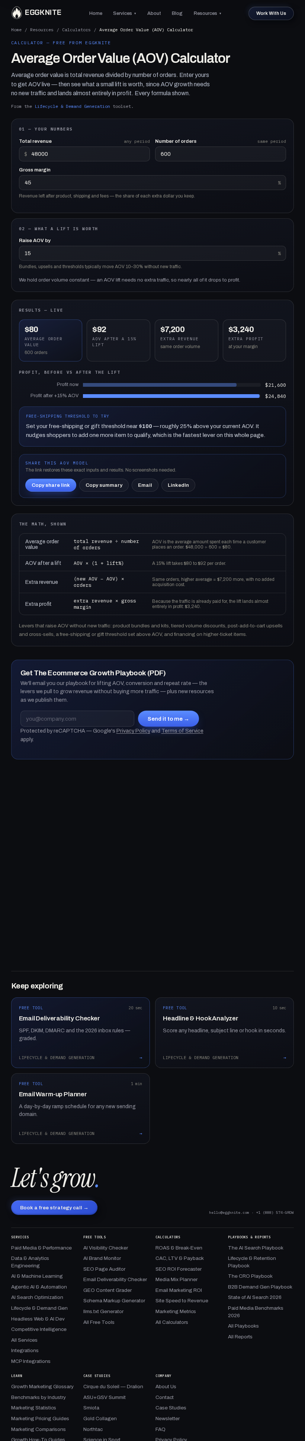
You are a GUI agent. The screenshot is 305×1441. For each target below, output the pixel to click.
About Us (165, 1386)
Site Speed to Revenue (181, 1300)
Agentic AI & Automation (39, 1287)
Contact (164, 1397)
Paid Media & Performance (41, 1248)
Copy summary (104, 485)
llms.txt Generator (103, 1311)
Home (95, 13)
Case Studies (170, 1408)
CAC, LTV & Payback (179, 1258)
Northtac (93, 1429)
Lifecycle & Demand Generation (72, 106)
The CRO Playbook (250, 1276)
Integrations (25, 1350)
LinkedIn (178, 485)
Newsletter (167, 1418)
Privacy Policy (133, 731)
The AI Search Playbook (255, 1248)
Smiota (91, 1408)
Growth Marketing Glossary (42, 1386)
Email (145, 485)
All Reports (240, 1336)
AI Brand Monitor (102, 1258)
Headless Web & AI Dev (38, 1319)
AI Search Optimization (37, 1297)
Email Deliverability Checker (115, 1279)
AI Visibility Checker (105, 1248)
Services (124, 13)
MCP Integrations (31, 1361)
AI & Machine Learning (37, 1276)
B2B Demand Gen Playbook (260, 1287)
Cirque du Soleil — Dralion (113, 1386)
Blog (177, 13)
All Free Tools (99, 1322)
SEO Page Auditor (104, 1269)
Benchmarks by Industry (38, 1397)
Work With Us (271, 13)
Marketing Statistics (33, 1408)
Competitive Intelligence (39, 1329)
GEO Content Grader (107, 1290)
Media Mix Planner (176, 1279)
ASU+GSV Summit (104, 1397)
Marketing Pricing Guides (40, 1418)
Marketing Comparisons (38, 1429)
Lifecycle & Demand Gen (39, 1308)
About (154, 13)
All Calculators (171, 1322)
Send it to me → (168, 719)
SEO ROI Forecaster (178, 1269)
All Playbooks (243, 1326)
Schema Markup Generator (114, 1300)
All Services (24, 1340)
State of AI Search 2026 (255, 1297)
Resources (207, 13)
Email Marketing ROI (178, 1290)
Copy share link (51, 485)
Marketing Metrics (175, 1311)
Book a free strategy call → (54, 1207)
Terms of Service (182, 731)
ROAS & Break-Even (178, 1248)
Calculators (76, 29)
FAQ (160, 1429)
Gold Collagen (100, 1418)
